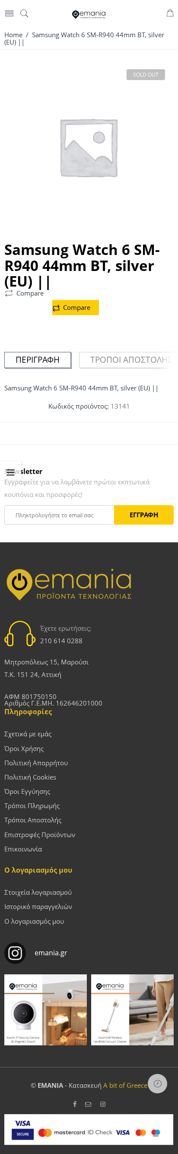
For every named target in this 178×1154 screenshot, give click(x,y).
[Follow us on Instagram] (102, 1104)
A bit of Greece (125, 1085)
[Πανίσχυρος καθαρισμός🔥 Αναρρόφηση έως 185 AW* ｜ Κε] (132, 1015)
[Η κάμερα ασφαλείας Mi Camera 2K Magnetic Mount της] (45, 1015)
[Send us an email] (88, 1104)
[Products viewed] (157, 1083)
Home (13, 35)
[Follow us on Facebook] (74, 1104)
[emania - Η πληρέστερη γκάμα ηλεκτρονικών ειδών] (89, 14)
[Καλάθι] (170, 14)
